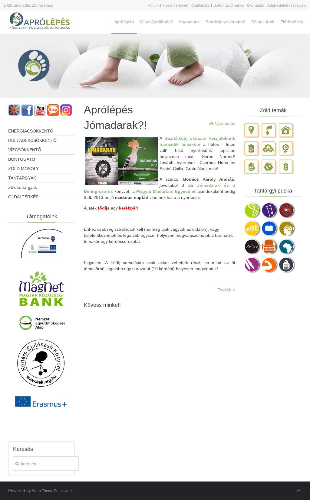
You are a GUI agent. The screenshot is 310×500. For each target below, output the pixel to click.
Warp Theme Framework (52, 491)
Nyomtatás (224, 123)
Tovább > (226, 289)
